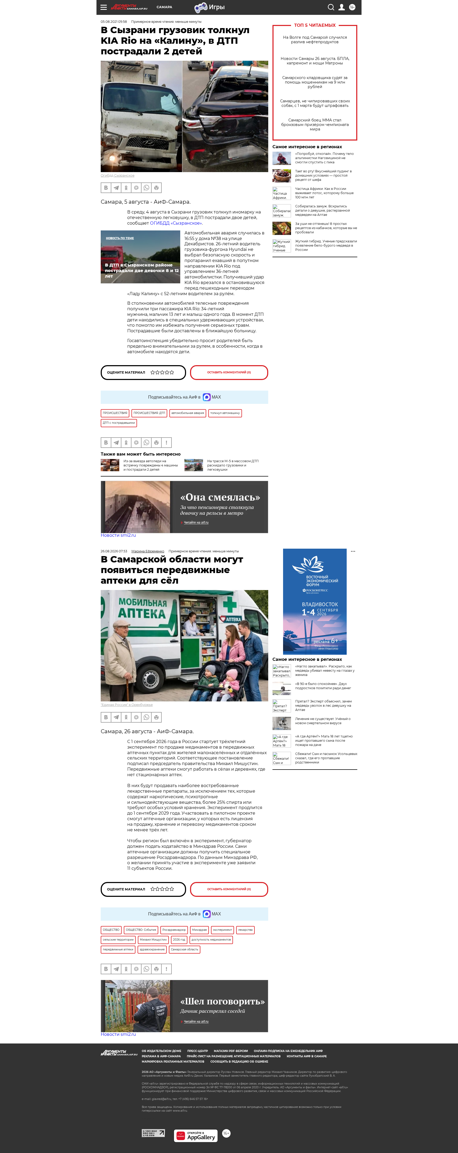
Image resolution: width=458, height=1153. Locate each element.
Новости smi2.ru (118, 535)
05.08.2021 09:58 (114, 22)
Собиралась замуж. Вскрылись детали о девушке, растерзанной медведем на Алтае (322, 210)
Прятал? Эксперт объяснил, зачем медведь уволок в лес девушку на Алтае (323, 705)
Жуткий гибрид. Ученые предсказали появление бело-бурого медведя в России (326, 245)
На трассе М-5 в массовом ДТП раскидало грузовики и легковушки (233, 465)
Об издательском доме (161, 1051)
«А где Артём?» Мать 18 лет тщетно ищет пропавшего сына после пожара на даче (324, 740)
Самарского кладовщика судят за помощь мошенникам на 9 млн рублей (314, 82)
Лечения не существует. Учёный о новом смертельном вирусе (323, 721)
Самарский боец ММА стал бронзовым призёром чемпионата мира (315, 125)
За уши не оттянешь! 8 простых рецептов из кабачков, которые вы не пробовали (326, 228)
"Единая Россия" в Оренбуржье (127, 705)
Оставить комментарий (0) (229, 372)
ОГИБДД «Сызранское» (176, 223)
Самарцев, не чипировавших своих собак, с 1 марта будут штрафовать (315, 103)
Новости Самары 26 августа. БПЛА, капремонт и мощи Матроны (315, 60)
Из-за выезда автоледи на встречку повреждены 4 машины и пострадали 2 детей (151, 465)
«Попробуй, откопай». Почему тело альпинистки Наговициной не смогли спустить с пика (324, 158)
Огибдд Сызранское (117, 175)
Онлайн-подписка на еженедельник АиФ (288, 1051)
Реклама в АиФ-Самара (161, 1056)
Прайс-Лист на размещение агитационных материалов (234, 1056)
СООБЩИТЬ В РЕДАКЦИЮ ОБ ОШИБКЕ (239, 1061)
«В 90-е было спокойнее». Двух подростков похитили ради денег (323, 686)
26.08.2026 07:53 (114, 551)
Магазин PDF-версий (231, 1051)
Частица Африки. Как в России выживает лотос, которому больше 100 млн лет (324, 193)
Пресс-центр (197, 1051)
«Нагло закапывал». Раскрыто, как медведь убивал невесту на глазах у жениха (325, 670)
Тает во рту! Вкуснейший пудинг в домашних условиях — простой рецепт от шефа (323, 175)
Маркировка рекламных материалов (173, 1061)
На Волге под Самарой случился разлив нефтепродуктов (315, 39)
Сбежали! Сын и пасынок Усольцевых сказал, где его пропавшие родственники (326, 758)
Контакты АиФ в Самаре (307, 1056)
